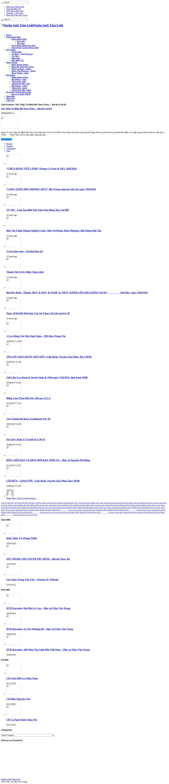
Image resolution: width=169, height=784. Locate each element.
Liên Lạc (10, 101)
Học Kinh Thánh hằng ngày (18, 92)
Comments (10, 148)
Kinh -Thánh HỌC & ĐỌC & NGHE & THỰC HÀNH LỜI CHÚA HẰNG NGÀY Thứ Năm (73, 505)
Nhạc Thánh (11, 62)
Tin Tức (15, 56)
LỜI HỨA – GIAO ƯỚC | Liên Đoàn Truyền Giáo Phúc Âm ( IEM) (43, 480)
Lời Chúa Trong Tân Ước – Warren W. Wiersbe (32, 579)
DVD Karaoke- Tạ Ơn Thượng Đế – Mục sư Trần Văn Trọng (39, 629)
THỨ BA (38, 503)
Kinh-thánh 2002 (19, 39)
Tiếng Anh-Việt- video (21, 90)
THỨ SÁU (10, 503)
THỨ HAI (25, 503)
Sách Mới (10, 96)
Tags (8, 151)
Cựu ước (21, 41)
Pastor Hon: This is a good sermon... (21, 498)
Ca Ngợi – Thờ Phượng (22, 54)
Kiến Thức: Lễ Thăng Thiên (21, 538)
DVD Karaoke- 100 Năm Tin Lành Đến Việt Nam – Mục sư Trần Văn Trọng (48, 649)
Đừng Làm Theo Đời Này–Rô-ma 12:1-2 (28, 398)
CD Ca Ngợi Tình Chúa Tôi (21, 719)
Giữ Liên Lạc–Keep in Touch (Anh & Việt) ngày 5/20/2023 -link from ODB (47, 377)
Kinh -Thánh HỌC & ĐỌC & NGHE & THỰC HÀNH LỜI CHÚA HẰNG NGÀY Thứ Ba (76, 508)
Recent (9, 144)
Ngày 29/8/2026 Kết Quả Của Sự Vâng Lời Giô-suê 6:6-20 (38, 313)
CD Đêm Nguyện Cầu (18, 699)
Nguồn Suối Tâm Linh (10, 779)
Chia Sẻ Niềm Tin (13, 9)
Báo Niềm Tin (18, 60)
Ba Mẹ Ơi (23, 515)
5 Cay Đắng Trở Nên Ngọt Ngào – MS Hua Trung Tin (35, 336)
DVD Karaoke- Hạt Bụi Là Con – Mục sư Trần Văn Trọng (38, 608)
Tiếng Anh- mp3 (19, 82)
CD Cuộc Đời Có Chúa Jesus (22, 678)
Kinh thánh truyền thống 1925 (25, 48)
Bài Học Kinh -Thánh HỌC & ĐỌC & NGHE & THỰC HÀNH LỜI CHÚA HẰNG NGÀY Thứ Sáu (108, 510)
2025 (31, 515)
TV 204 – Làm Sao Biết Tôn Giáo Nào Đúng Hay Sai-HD (37, 210)
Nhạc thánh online (20, 65)
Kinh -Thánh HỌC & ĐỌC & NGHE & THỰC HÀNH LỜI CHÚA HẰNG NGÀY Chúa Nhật (132, 508)
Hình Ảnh (16, 58)
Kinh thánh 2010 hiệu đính (24, 46)
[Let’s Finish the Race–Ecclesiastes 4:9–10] (13, 414)
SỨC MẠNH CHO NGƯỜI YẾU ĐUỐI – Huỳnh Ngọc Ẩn (38, 559)
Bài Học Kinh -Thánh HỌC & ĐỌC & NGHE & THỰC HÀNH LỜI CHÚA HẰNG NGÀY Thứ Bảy (80, 512)
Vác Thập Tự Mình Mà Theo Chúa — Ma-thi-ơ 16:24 (26, 109)
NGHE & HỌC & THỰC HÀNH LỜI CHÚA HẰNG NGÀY (60, 503)
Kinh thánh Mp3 (13, 37)
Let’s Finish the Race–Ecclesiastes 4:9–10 (28, 418)
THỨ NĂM (17, 503)
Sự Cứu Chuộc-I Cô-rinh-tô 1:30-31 (25, 439)
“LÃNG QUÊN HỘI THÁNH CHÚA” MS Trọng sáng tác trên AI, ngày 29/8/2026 (51, 189)
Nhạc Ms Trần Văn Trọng (16, 15)
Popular (9, 146)
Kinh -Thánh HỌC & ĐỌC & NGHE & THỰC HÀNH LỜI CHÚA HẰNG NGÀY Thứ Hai (128, 505)
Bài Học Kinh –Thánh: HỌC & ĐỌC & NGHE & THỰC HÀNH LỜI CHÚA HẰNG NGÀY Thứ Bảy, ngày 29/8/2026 (77, 292)
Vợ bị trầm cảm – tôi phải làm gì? (24, 251)
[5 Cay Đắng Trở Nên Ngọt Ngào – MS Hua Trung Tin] (13, 331)
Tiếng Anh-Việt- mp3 (21, 84)
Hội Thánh (11, 50)
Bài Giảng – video (20, 86)
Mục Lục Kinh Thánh (21, 94)
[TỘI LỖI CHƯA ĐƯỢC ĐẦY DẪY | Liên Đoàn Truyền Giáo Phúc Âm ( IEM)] (13, 352)
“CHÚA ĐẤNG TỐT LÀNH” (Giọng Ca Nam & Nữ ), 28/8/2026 (41, 168)
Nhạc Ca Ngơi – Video (21, 69)
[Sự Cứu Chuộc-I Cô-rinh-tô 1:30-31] (13, 434)
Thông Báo (17, 52)
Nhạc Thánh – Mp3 (20, 73)
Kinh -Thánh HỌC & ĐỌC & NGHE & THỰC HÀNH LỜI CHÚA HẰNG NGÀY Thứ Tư (127, 503)
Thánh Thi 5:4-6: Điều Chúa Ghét (25, 272)
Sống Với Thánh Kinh (15, 7)
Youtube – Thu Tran (14, 13)
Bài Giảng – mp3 (19, 79)
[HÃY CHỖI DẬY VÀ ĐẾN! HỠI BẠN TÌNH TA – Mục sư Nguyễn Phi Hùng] (13, 455)
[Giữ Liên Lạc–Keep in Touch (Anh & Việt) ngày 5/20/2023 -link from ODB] (13, 372)
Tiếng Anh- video (19, 88)
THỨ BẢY (32, 503)
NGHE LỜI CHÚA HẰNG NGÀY (89, 503)
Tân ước (21, 43)
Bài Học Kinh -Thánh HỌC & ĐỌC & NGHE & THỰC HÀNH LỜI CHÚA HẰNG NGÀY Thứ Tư (39, 510)
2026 (28, 515)
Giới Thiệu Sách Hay (15, 11)
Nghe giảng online (20, 77)
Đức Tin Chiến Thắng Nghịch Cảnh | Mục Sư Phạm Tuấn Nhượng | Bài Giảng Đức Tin (53, 230)
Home (8, 35)
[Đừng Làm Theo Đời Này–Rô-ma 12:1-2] (13, 393)
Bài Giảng (10, 75)
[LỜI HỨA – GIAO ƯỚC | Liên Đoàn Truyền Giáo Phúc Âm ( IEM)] (13, 476)
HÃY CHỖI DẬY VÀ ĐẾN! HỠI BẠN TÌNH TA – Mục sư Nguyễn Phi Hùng (48, 460)
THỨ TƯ (4, 503)
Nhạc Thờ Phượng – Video (24, 71)
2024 (35, 515)
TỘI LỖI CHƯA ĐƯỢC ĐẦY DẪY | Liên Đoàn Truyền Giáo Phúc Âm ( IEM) (48, 356)
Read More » (6, 139)
